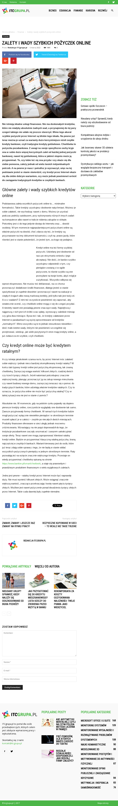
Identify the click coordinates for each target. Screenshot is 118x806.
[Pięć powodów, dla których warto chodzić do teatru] (47, 739)
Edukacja (65, 10)
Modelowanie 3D (90, 749)
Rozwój (102, 10)
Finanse (78, 10)
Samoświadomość (91, 787)
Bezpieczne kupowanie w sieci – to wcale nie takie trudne (59, 525)
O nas (4, 2)
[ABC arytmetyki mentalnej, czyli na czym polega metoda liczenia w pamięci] (47, 722)
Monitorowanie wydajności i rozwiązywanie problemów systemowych (97, 735)
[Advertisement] (59, 23)
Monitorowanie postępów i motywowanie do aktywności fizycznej (97, 759)
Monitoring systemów (93, 725)
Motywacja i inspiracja (94, 782)
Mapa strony (103, 803)
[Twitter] (113, 2)
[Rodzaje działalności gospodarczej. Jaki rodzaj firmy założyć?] (47, 754)
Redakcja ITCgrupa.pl (17, 47)
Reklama (13, 2)
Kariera (90, 10)
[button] (112, 10)
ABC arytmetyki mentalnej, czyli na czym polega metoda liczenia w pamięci (66, 724)
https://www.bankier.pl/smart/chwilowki (21, 463)
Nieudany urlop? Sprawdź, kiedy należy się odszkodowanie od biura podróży (13, 598)
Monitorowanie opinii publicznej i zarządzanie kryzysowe (95, 773)
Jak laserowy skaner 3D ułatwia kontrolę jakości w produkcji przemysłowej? (97, 151)
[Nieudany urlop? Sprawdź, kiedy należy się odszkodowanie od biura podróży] (13, 580)
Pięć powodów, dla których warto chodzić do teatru (64, 740)
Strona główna (8, 32)
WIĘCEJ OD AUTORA (47, 566)
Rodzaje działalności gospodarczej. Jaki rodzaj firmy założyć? (65, 755)
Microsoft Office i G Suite (95, 720)
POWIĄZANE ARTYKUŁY (16, 566)
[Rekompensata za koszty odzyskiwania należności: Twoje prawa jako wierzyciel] (65, 580)
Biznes (53, 10)
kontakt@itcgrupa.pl (12, 743)
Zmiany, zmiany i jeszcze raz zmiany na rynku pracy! (18, 525)
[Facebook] (108, 2)
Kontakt (23, 2)
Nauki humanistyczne (93, 744)
